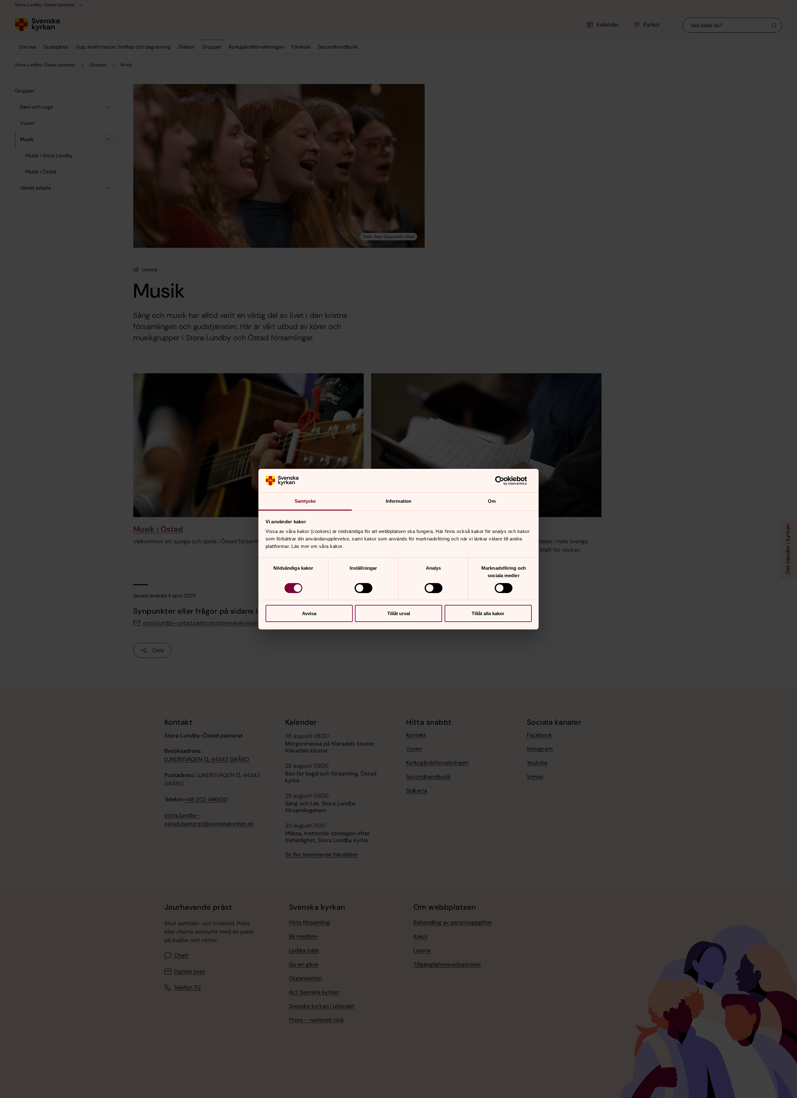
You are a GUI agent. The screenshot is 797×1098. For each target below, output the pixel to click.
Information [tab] (398, 501)
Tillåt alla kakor (488, 613)
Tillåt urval (398, 613)
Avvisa (309, 613)
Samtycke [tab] (305, 501)
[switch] (363, 588)
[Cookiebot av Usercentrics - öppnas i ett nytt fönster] (504, 480)
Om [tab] (492, 501)
